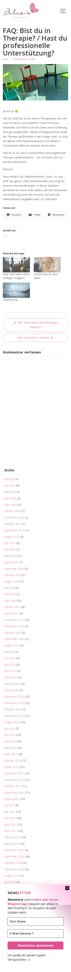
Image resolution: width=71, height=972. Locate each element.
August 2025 (12, 536)
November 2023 (14, 626)
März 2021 (10, 831)
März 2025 (10, 556)
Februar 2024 (12, 607)
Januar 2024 (11, 613)
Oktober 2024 (12, 575)
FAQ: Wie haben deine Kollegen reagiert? (16, 276)
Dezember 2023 (14, 620)
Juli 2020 (9, 882)
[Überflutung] (16, 290)
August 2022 (12, 722)
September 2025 (14, 530)
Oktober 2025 (12, 524)
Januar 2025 (11, 562)
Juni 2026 (10, 485)
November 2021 (14, 779)
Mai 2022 (10, 741)
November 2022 (14, 703)
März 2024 (10, 600)
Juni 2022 (10, 735)
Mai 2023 (10, 664)
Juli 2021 (9, 805)
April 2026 (10, 498)
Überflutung (10, 299)
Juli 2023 (9, 652)
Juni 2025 (10, 543)
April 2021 (10, 824)
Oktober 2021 (12, 786)
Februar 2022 (12, 760)
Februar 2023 (12, 683)
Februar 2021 (12, 837)
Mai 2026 (10, 492)
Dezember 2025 (14, 517)
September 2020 (14, 869)
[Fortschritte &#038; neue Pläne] (47, 264)
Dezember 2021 (14, 773)
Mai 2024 (10, 594)
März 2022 (10, 754)
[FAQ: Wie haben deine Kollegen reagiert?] (16, 264)
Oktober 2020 (12, 863)
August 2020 (12, 875)
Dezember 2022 (14, 696)
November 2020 (14, 856)
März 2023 (10, 677)
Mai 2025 (10, 549)
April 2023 (10, 671)
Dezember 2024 (14, 568)
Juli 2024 (9, 588)
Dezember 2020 (14, 850)
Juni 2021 (10, 811)
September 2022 (14, 715)
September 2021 (14, 792)
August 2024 (12, 581)
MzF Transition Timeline (33, 337)
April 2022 (10, 747)
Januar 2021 (11, 843)
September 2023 (14, 639)
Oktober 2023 (12, 632)
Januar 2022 (11, 767)
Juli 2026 (9, 479)
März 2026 (10, 504)
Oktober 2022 (12, 709)
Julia (5, 59)
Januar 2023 (11, 690)
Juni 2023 (10, 658)
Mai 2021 (10, 818)
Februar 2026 (12, 511)
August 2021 (12, 799)
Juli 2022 (9, 728)
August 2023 (12, 645)
